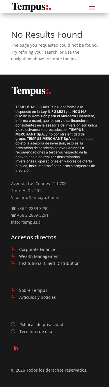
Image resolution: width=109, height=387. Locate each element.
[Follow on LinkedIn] (15, 348)
